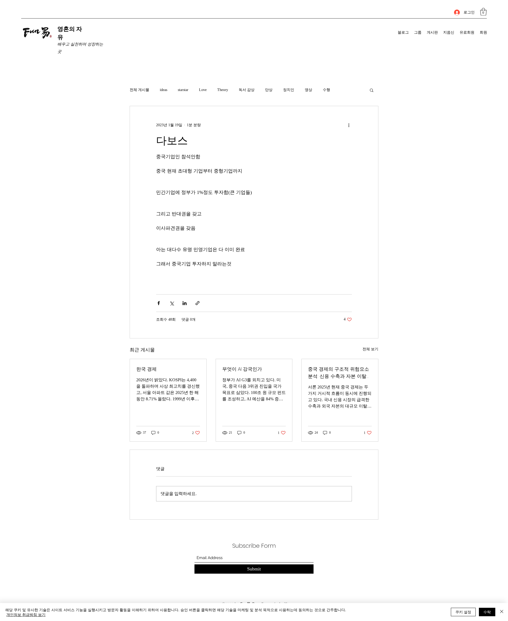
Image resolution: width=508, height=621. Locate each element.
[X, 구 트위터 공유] (171, 303)
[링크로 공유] (197, 303)
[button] (483, 12)
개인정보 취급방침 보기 (26, 614)
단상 (269, 90)
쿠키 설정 (463, 611)
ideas (163, 90)
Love (203, 90)
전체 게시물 (139, 90)
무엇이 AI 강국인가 (242, 369)
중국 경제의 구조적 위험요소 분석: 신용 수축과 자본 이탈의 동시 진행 (339, 373)
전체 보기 (370, 349)
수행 (326, 90)
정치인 (288, 90)
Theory (222, 90)
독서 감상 (247, 90)
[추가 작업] (349, 125)
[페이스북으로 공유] (158, 303)
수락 (487, 611)
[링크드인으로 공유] (184, 303)
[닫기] (501, 612)
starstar (183, 90)
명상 (308, 90)
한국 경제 (146, 369)
